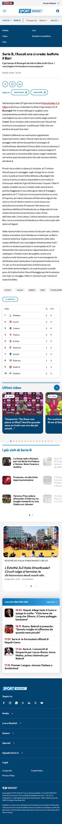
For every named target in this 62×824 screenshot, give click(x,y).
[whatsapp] (16, 702)
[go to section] (57, 388)
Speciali (6, 743)
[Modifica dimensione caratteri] (19, 84)
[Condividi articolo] (5, 84)
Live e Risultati (9, 723)
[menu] (4, 11)
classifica (10, 299)
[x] (22, 702)
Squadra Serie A (10, 752)
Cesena (16, 328)
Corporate (7, 770)
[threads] (35, 702)
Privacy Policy (8, 775)
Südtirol (16, 367)
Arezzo (16, 341)
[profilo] (58, 11)
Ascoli (16, 322)
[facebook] (3, 702)
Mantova (17, 347)
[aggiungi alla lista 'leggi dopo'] (12, 84)
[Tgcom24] (8, 3)
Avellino (16, 373)
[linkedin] (29, 702)
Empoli (16, 354)
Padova (16, 335)
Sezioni (6, 733)
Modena (16, 315)
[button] (31, 11)
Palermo (17, 360)
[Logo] (31, 11)
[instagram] (10, 702)
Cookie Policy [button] (37, 770)
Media (5, 713)
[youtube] (41, 702)
